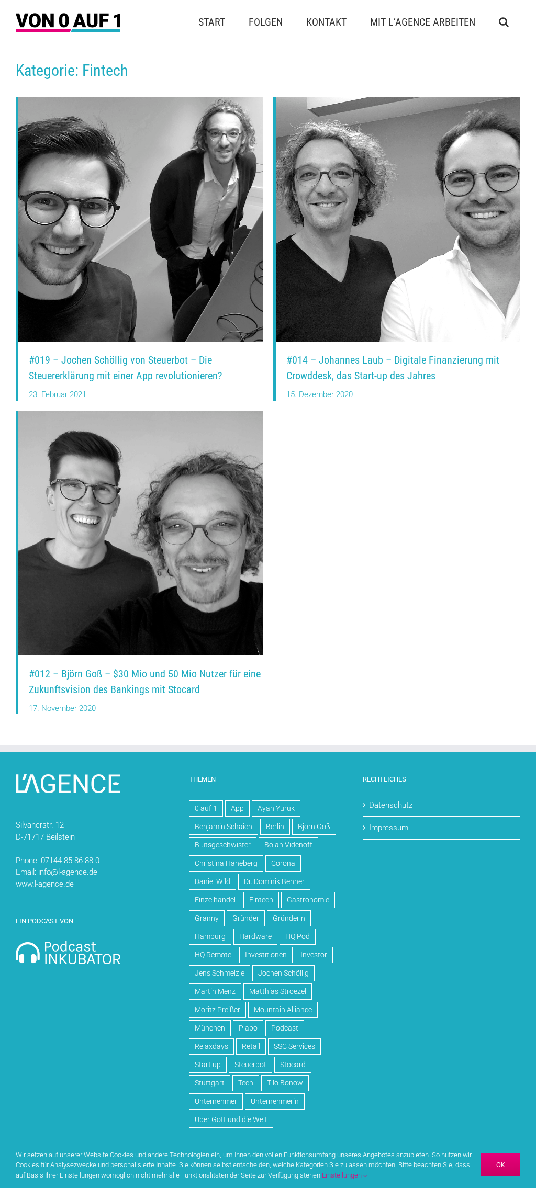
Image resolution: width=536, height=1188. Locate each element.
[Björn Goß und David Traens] (140, 415)
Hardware (255, 936)
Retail (251, 1046)
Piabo (248, 1028)
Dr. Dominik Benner (274, 881)
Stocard (293, 1064)
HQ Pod (297, 936)
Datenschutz (390, 805)
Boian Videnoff (288, 845)
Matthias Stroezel (277, 991)
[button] (503, 22)
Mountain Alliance (283, 1009)
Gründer (245, 918)
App (237, 808)
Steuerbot (250, 1064)
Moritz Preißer (217, 1009)
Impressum (388, 827)
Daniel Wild (212, 881)
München (210, 1028)
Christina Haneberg (226, 863)
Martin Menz (215, 991)
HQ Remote (213, 955)
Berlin (275, 826)
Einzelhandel (215, 900)
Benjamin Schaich (223, 826)
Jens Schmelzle (219, 973)
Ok (500, 1164)
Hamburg (210, 936)
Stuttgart (210, 1083)
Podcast (284, 1028)
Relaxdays (211, 1046)
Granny (207, 918)
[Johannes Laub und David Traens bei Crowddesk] (398, 101)
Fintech (261, 900)
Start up (208, 1064)
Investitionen (266, 955)
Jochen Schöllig (283, 973)
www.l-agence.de (45, 884)
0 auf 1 (206, 808)
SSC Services (294, 1046)
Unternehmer (216, 1101)
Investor (313, 955)
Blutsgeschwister (223, 845)
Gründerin (289, 918)
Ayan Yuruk (276, 808)
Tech (245, 1083)
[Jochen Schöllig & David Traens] (140, 101)
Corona (283, 863)
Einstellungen (342, 1175)
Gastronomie (308, 900)
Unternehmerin (275, 1101)
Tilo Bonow (285, 1083)
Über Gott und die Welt (231, 1119)
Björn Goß (314, 826)
